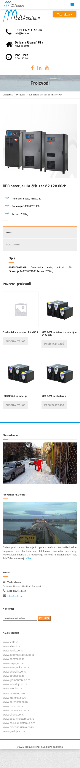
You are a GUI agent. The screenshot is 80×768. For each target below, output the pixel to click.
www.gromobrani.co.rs (16, 680)
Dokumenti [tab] (13, 244)
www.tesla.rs (10, 642)
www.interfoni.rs (12, 688)
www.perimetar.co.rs (15, 701)
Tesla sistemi (32, 746)
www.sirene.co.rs (13, 714)
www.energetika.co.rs (16, 667)
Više (28, 558)
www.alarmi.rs (11, 646)
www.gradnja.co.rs (14, 731)
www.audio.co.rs (13, 650)
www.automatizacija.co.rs (18, 654)
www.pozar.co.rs (13, 706)
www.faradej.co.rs (14, 675)
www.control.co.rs (14, 658)
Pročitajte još (15, 341)
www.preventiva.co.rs (16, 710)
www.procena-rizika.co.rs (18, 727)
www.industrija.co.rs (15, 684)
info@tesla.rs (14, 596)
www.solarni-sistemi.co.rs (18, 718)
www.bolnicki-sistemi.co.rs (19, 722)
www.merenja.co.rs (14, 697)
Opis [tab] (9, 232)
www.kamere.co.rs (14, 693)
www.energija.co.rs (14, 671)
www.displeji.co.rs (14, 663)
